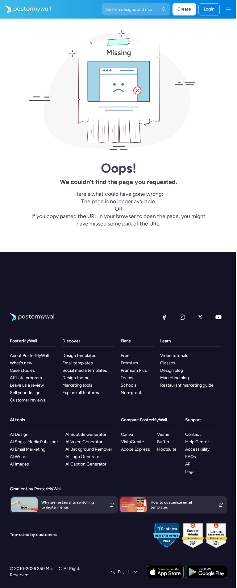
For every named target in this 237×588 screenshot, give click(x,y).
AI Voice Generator (83, 441)
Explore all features (80, 392)
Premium (129, 363)
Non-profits (132, 392)
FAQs (190, 456)
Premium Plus (134, 370)
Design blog (171, 370)
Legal (190, 471)
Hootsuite (167, 449)
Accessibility (197, 449)
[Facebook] (164, 317)
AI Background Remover (88, 449)
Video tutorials (174, 355)
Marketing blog (174, 377)
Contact (193, 434)
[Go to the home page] (25, 9)
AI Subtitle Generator (85, 434)
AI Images (19, 464)
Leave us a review (27, 385)
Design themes (77, 377)
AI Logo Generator (83, 456)
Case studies (22, 370)
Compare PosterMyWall (144, 420)
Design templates (79, 355)
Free (125, 355)
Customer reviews (27, 400)
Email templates (77, 363)
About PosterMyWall (29, 355)
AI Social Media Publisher (34, 441)
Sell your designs (26, 392)
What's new (21, 363)
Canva (127, 434)
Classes (167, 363)
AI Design (19, 434)
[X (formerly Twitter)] (200, 317)
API (188, 464)
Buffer (163, 441)
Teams (127, 377)
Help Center (197, 441)
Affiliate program (26, 377)
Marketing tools (77, 385)
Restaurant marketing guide (187, 385)
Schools (128, 385)
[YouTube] (218, 317)
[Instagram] (182, 317)
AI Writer (18, 456)
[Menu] (228, 9)
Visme (163, 434)
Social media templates (84, 370)
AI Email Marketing (27, 449)
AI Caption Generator (85, 464)
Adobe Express (135, 449)
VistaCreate (132, 441)
